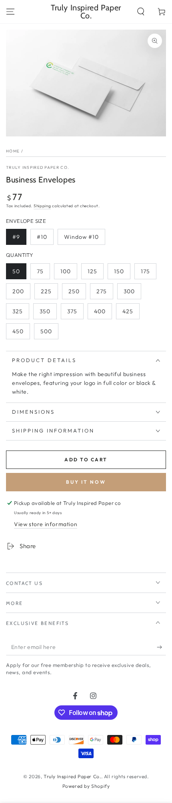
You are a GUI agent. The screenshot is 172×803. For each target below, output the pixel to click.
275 (101, 291)
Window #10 (81, 236)
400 (100, 311)
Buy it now (86, 482)
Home (13, 151)
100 (65, 271)
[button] (140, 11)
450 (18, 331)
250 (74, 291)
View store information (45, 524)
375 (72, 311)
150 (119, 271)
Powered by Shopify (86, 786)
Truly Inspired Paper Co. (37, 167)
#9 (16, 236)
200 (18, 291)
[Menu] (10, 11)
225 (46, 291)
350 (45, 311)
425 (127, 311)
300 (129, 291)
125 (92, 271)
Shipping (42, 205)
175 (145, 271)
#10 (42, 236)
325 (17, 311)
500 (46, 331)
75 (40, 271)
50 (16, 271)
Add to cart (85, 460)
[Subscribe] (161, 647)
